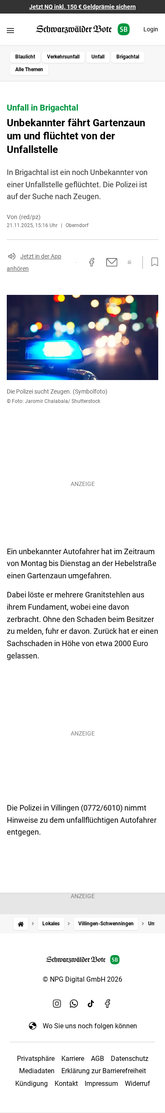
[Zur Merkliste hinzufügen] (152, 262)
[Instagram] (57, 1003)
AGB (97, 1059)
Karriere (72, 1059)
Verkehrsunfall (63, 57)
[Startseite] (21, 924)
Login (150, 29)
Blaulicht (25, 57)
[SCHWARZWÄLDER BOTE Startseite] (83, 29)
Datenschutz (129, 1059)
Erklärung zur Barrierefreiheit (103, 1071)
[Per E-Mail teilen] (112, 262)
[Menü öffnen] (10, 30)
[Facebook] (108, 1003)
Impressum (101, 1084)
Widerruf (137, 1084)
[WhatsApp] (74, 1003)
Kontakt (66, 1084)
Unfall (97, 57)
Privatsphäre (36, 1059)
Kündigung (31, 1084)
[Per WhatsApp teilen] (130, 262)
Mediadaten (37, 1071)
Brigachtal (127, 57)
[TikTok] (91, 1003)
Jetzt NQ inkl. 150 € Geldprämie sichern (82, 6)
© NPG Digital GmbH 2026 (82, 979)
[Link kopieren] (76, 262)
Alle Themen (29, 69)
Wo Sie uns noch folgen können (90, 1026)
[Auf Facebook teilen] (91, 262)
